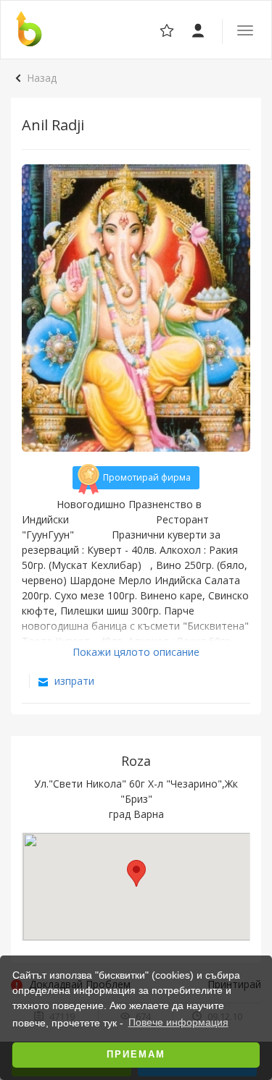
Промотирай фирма (147, 477)
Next (231, 308)
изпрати (72, 681)
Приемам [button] (136, 1055)
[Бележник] (199, 29)
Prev (40, 308)
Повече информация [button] (178, 1022)
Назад (42, 78)
